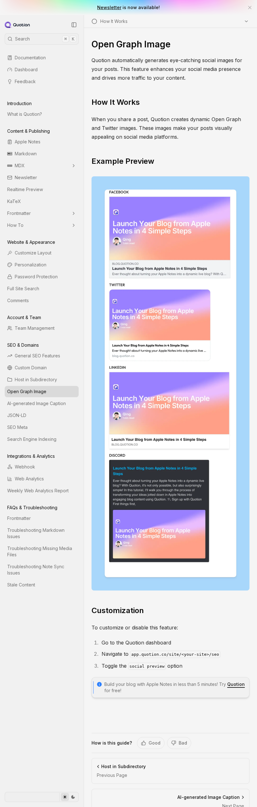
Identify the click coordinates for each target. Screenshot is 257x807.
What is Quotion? (24, 114)
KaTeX (14, 201)
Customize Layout (33, 252)
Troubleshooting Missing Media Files (39, 551)
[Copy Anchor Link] (145, 102)
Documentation (30, 57)
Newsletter (109, 7)
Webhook (25, 466)
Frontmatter (19, 213)
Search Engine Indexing (31, 439)
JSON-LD (16, 415)
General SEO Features (37, 355)
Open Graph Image (26, 391)
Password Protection (36, 276)
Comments (18, 300)
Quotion (236, 684)
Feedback (25, 81)
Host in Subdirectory (36, 379)
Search (44, 38)
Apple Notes (27, 141)
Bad (183, 743)
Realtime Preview (25, 189)
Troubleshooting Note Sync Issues (35, 569)
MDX (20, 165)
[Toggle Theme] (68, 797)
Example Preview (123, 161)
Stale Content (21, 584)
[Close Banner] (249, 7)
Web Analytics (29, 478)
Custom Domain (31, 367)
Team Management (35, 328)
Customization (118, 610)
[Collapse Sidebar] (74, 24)
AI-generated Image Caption (36, 403)
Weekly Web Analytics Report (38, 490)
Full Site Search (23, 288)
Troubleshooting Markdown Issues (36, 533)
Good (154, 743)
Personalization (30, 264)
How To (15, 225)
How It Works (116, 102)
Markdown (26, 153)
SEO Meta (17, 427)
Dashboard (26, 69)
